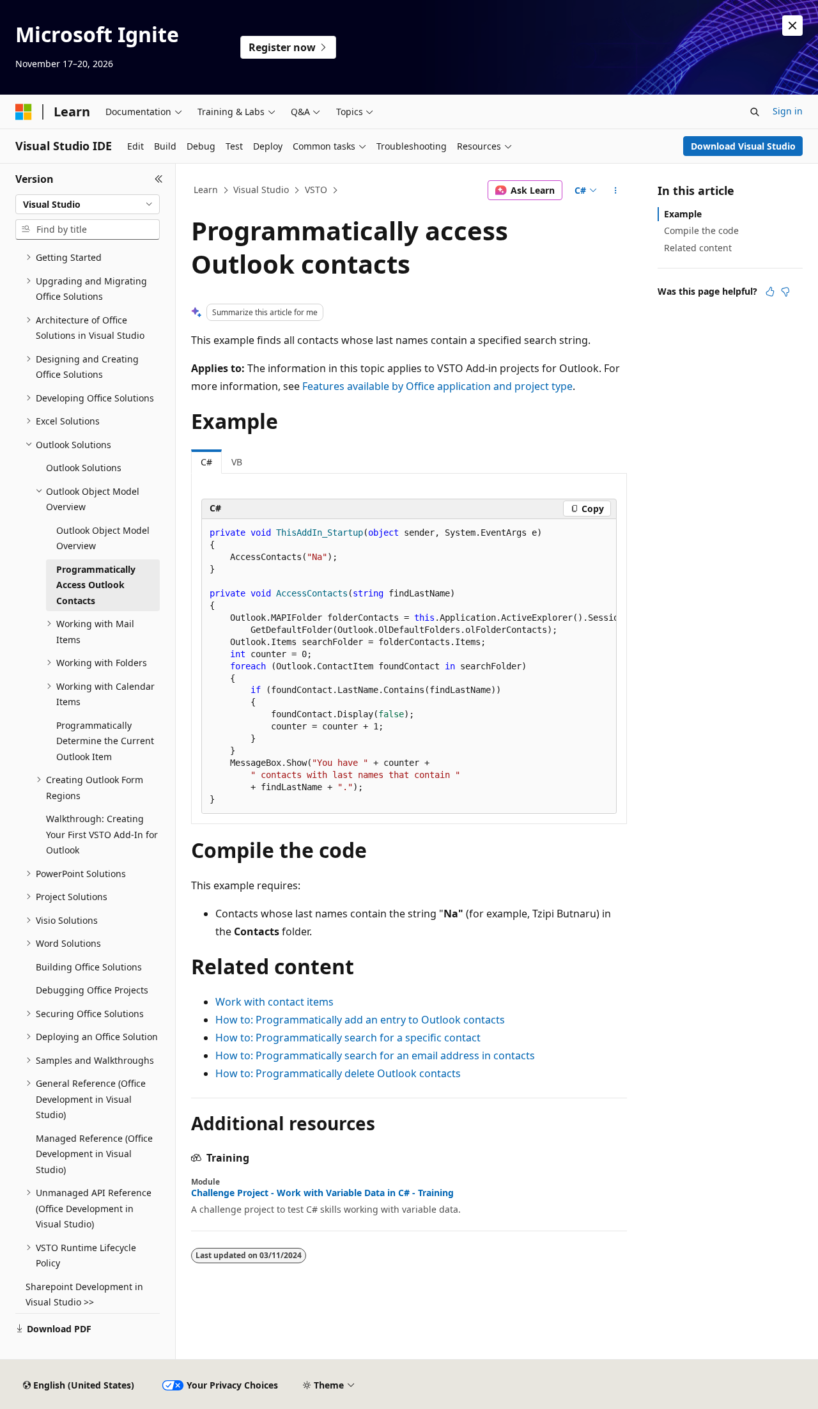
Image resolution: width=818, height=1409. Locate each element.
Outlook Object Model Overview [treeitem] (103, 538)
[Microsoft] (23, 112)
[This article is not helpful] (785, 291)
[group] (409, 666)
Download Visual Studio (743, 146)
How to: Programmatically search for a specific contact (348, 1038)
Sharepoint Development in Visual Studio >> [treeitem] (84, 1295)
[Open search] (755, 111)
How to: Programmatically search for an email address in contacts (375, 1055)
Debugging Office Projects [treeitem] (92, 990)
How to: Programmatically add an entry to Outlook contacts (360, 1020)
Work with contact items (274, 1002)
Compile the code (701, 230)
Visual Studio (261, 189)
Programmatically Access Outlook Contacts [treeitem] (95, 585)
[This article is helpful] (770, 291)
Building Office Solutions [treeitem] (89, 967)
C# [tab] (206, 462)
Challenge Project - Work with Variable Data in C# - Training (322, 1193)
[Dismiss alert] (792, 25)
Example (683, 214)
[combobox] (87, 204)
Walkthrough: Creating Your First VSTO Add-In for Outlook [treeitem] (102, 834)
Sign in (788, 111)
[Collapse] (159, 179)
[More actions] (616, 190)
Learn (206, 189)
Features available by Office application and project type (437, 386)
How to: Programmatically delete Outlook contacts (338, 1073)
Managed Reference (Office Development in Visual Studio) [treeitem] (94, 1154)
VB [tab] (236, 462)
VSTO (316, 189)
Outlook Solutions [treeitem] (83, 468)
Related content (698, 248)
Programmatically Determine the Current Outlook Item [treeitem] (105, 741)
